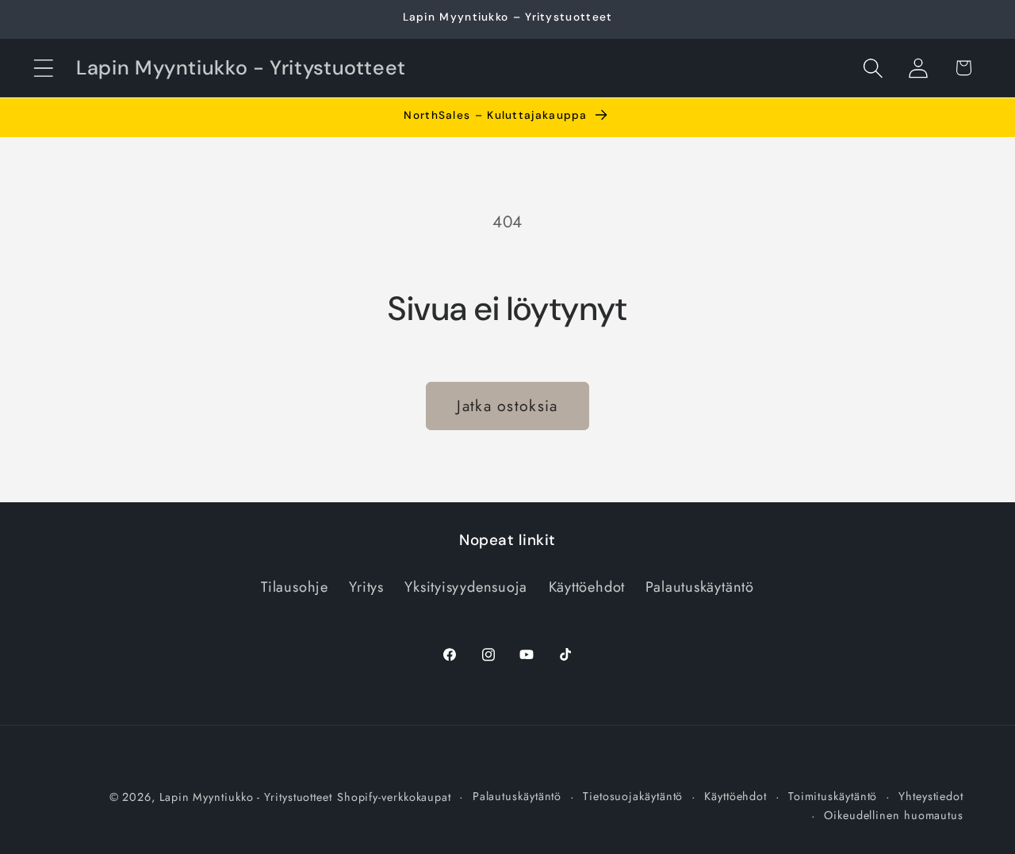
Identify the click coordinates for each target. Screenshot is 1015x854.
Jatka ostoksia (507, 406)
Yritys (366, 587)
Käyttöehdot (587, 587)
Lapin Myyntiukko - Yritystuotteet (245, 797)
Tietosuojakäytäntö (633, 796)
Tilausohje (294, 587)
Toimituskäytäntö (833, 796)
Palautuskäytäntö (699, 587)
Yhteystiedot (930, 796)
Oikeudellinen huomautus (893, 815)
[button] (43, 67)
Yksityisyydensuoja (465, 587)
